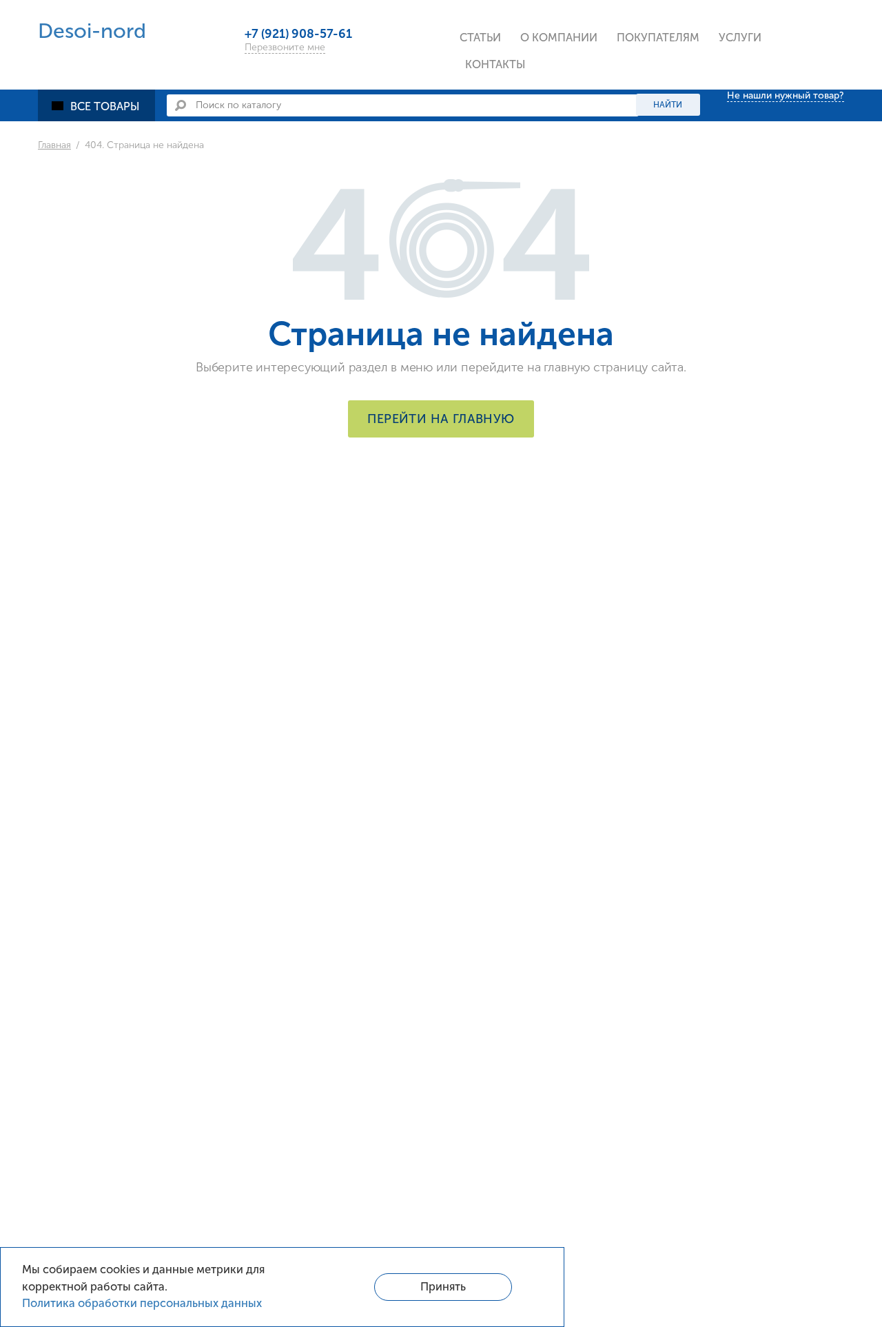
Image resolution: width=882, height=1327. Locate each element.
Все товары (105, 106)
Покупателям (658, 37)
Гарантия (648, 162)
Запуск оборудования (783, 162)
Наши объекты (566, 162)
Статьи (480, 37)
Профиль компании (580, 71)
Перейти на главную (440, 418)
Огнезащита (91, 446)
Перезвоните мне (285, 47)
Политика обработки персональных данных (142, 1303)
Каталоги (648, 71)
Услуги (740, 37)
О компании (558, 37)
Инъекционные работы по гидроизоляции (795, 86)
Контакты (495, 64)
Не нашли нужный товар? (785, 95)
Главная (54, 145)
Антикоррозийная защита (126, 476)
